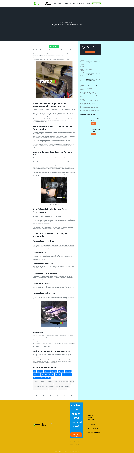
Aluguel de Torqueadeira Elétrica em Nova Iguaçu (90, 100)
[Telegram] (64, 395)
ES (66, 371)
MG (46, 374)
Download (90, 417)
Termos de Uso (90, 3)
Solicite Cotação (80, 3)
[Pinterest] (50, 395)
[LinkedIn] (57, 395)
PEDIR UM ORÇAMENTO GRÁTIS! (76, 434)
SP (73, 22)
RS (70, 374)
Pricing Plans (90, 415)
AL (45, 371)
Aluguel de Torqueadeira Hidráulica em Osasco (89, 110)
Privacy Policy (91, 419)
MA (35, 374)
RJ (38, 371)
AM (48, 371)
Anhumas (70, 22)
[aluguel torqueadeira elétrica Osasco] (82, 62)
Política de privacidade (63, 3)
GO (69, 371)
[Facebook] (36, 395)
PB (52, 374)
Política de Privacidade (74, 444)
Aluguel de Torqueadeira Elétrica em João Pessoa (90, 102)
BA (55, 371)
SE (45, 377)
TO (48, 377)
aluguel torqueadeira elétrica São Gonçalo (88, 103)
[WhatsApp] (71, 395)
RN (66, 374)
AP (52, 371)
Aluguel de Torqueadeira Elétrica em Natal (88, 93)
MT (38, 374)
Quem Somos (72, 3)
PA (49, 374)
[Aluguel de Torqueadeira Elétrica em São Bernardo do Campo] (82, 80)
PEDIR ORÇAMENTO (96, 3)
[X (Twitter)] (43, 395)
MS (42, 374)
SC (42, 377)
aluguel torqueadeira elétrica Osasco (93, 61)
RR (38, 377)
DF (62, 371)
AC (41, 371)
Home (54, 3)
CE (59, 371)
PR (56, 374)
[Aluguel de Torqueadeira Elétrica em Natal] (82, 68)
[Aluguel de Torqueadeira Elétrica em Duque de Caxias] (82, 74)
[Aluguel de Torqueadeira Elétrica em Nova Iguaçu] (82, 87)
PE (59, 374)
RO (35, 377)
